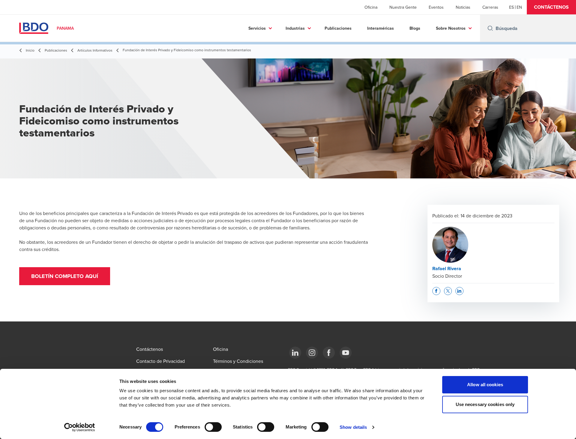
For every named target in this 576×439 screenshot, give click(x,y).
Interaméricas (380, 28)
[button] (551, 7)
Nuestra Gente (403, 7)
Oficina (370, 7)
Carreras (490, 7)
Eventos (436, 7)
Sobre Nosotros (451, 28)
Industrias (295, 28)
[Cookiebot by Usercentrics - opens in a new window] (79, 427)
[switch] (213, 427)
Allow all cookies (485, 384)
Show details (353, 427)
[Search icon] (490, 28)
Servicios (257, 28)
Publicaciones (338, 28)
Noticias (463, 7)
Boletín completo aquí (64, 276)
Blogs (415, 28)
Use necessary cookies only (485, 404)
